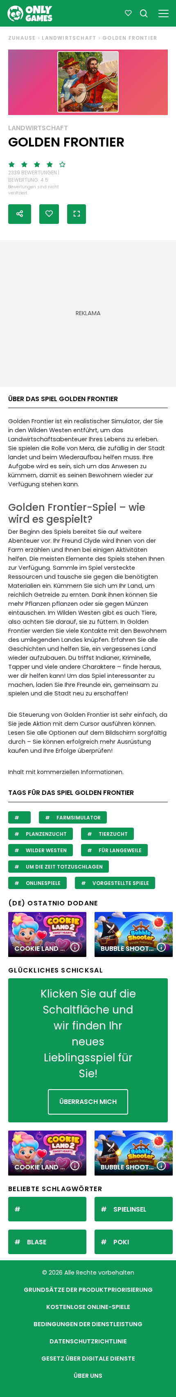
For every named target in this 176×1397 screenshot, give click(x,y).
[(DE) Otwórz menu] (163, 12)
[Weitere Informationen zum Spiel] (74, 948)
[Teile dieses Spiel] (19, 214)
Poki (121, 1242)
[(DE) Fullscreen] (76, 214)
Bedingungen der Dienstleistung (88, 1324)
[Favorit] (128, 13)
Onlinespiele (43, 883)
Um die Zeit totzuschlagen (64, 866)
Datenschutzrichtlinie (88, 1341)
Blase (36, 1242)
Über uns (88, 1376)
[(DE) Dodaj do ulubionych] (49, 214)
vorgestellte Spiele (120, 883)
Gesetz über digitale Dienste (88, 1358)
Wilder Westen (46, 850)
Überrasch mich (88, 1101)
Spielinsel (130, 1209)
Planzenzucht (46, 834)
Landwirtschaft (69, 37)
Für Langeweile (119, 850)
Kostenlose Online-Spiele (88, 1307)
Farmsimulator (78, 817)
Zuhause (22, 37)
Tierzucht (112, 834)
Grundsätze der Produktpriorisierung (88, 1290)
